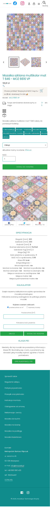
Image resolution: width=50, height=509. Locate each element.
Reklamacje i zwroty (13, 412)
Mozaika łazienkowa (13, 437)
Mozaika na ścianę (12, 425)
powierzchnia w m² (16, 307)
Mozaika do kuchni (12, 418)
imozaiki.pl (20, 499)
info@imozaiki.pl (17, 465)
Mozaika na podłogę (13, 431)
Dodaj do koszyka (35, 334)
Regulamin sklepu (12, 382)
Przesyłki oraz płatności (14, 394)
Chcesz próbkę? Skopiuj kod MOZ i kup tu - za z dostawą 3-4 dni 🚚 (24, 91)
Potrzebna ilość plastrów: (25, 323)
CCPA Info (9, 480)
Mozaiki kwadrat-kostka (13, 133)
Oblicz (12, 334)
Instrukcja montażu (13, 400)
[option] (13, 62)
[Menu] (38, 3)
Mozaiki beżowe (39, 129)
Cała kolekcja (9, 129)
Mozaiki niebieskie (32, 133)
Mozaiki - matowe (23, 129)
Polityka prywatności (13, 388)
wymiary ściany (34, 307)
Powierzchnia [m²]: (28, 313)
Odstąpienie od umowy (15, 406)
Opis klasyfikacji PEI (24, 361)
